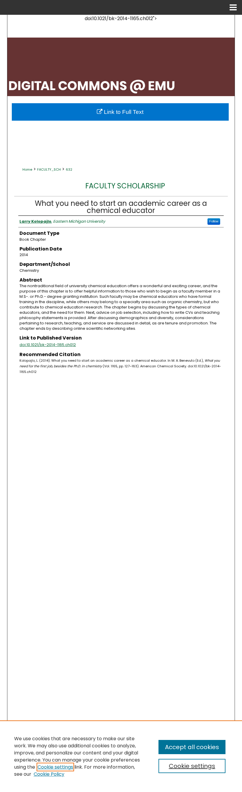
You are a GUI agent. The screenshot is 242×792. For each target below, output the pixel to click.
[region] (121, 756)
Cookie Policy (49, 774)
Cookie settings (55, 767)
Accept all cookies (192, 747)
